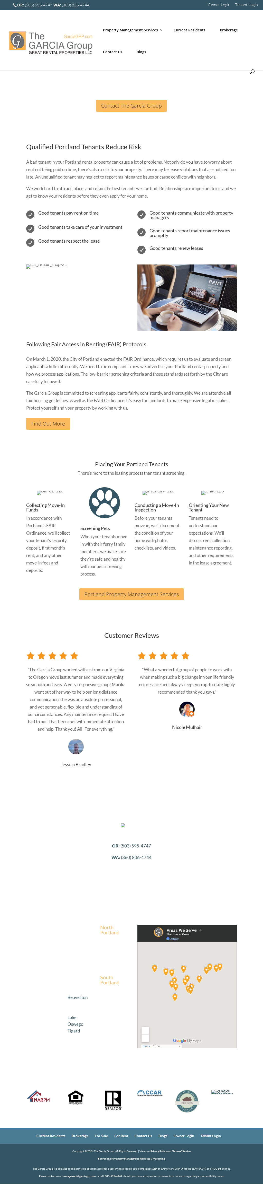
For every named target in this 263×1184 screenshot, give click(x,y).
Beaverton (78, 997)
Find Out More (48, 423)
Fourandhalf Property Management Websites (124, 1158)
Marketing (159, 1158)
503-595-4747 (113, 1176)
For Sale (101, 1136)
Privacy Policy (159, 1151)
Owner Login (219, 5)
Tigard (74, 1030)
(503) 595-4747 (34, 4)
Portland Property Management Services (131, 594)
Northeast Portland (37, 929)
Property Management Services (130, 30)
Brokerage (229, 30)
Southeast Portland (37, 999)
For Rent (121, 1136)
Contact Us (112, 51)
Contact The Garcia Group (131, 105)
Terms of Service (181, 1151)
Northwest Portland (75, 929)
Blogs (141, 51)
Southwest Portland (75, 986)
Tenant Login (246, 5)
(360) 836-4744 (71, 4)
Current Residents (189, 30)
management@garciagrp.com (79, 1176)
